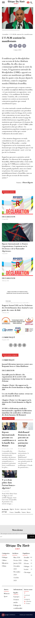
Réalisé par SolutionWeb (26, 614)
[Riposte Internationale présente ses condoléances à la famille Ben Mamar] (9, 426)
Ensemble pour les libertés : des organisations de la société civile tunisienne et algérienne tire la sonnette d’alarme (17, 378)
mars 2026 (17, 557)
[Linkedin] (25, 601)
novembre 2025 (17, 573)
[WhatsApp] (24, 46)
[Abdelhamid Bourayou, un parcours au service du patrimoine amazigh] (25, 426)
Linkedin (28, 601)
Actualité (5, 34)
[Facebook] (11, 46)
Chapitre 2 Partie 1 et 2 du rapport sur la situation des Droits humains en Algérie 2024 (17, 402)
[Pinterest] (20, 46)
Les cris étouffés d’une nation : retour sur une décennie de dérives (17, 395)
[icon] (28, 3)
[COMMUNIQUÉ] (17, 325)
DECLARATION (8, 217)
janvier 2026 (17, 563)
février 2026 (18, 560)
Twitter (28, 603)
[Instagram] (25, 597)
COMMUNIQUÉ (8, 337)
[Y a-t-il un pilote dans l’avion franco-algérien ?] (9, 474)
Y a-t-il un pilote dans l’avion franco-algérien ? (8, 484)
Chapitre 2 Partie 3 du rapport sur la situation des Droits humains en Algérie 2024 (17, 387)
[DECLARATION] (17, 205)
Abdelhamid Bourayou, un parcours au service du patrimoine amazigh (24, 439)
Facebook (27, 595)
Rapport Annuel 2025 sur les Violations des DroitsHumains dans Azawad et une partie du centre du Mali (17, 307)
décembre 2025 (17, 567)
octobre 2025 (16, 579)
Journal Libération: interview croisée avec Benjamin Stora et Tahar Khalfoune (17, 365)
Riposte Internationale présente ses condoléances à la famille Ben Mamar (9, 439)
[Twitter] (15, 46)
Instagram (27, 599)
